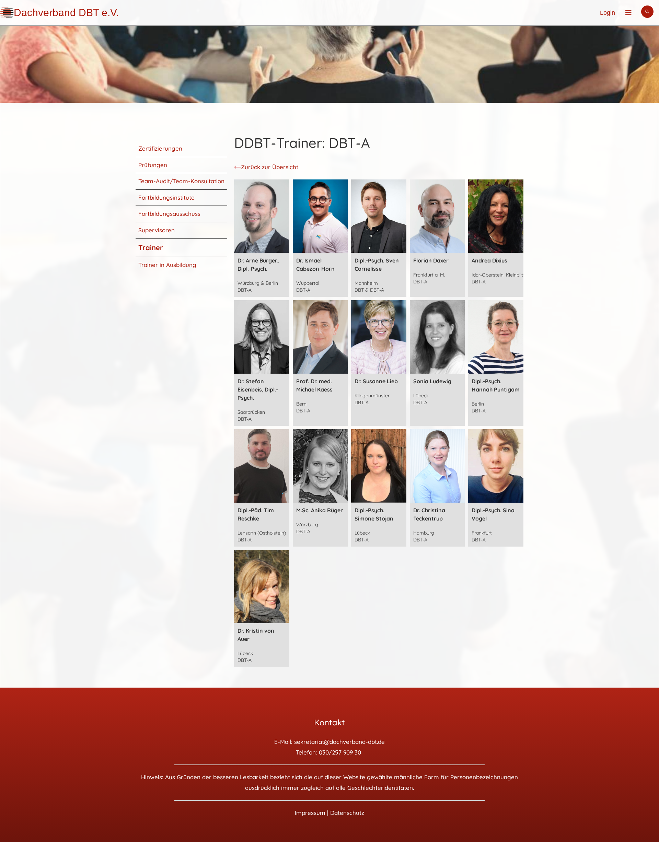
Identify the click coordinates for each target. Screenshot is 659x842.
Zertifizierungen (160, 148)
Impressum (310, 812)
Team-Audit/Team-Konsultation (181, 181)
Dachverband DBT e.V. (66, 12)
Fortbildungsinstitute (166, 197)
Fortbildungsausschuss (169, 213)
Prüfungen (152, 164)
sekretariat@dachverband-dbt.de (339, 741)
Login (607, 12)
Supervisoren (156, 230)
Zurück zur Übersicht (269, 167)
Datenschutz (347, 812)
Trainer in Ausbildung (167, 264)
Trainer (150, 247)
